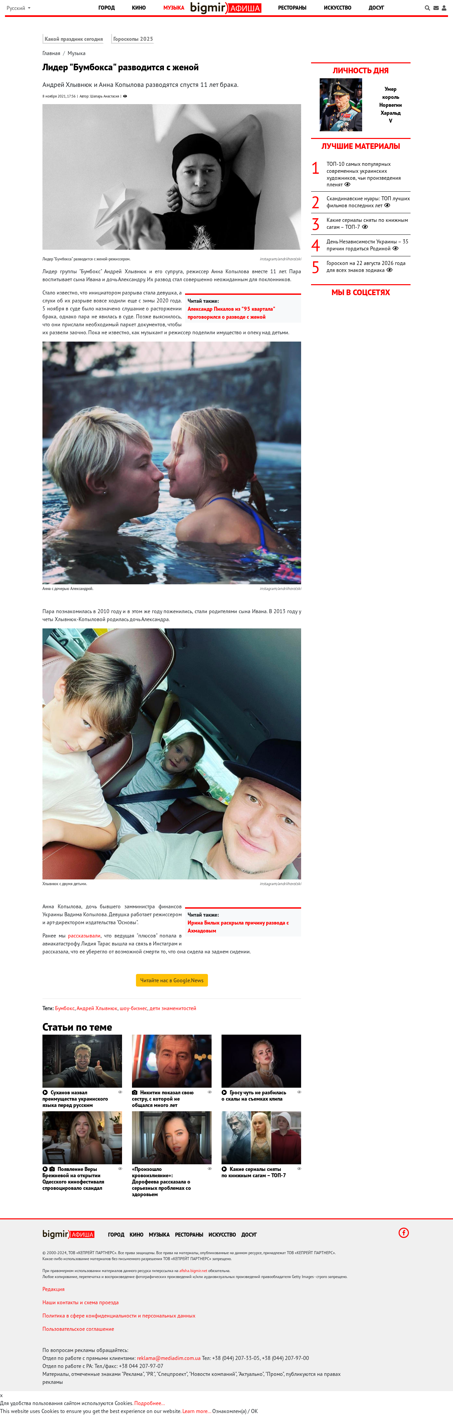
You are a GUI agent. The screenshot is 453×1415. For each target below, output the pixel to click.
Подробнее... (149, 1403)
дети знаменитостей (173, 1008)
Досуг (376, 7)
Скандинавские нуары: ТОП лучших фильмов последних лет (368, 202)
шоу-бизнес (133, 1008)
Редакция (53, 1289)
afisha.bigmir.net (193, 1270)
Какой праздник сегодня (74, 38)
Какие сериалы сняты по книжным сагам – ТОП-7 (254, 1172)
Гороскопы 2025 (133, 38)
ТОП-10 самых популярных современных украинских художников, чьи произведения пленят (364, 174)
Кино (139, 7)
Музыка (173, 7)
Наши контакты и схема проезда (80, 1302)
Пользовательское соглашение (78, 1328)
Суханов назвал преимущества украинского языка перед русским (75, 1098)
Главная (51, 53)
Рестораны (292, 7)
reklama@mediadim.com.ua (169, 1358)
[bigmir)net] (209, 8)
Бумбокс (65, 1008)
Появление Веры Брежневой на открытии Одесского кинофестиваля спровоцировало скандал (73, 1178)
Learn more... (196, 1411)
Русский (17, 8)
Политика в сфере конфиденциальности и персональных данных (118, 1315)
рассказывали (84, 935)
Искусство (338, 7)
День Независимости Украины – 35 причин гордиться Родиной (368, 245)
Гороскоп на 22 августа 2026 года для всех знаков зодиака (366, 266)
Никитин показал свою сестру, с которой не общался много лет (163, 1098)
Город (106, 7)
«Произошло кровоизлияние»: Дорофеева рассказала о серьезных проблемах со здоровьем (161, 1182)
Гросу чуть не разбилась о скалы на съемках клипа (254, 1095)
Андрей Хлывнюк (97, 1008)
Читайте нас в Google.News (172, 980)
